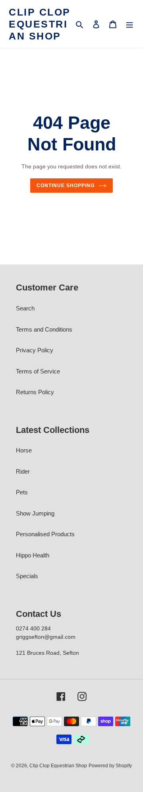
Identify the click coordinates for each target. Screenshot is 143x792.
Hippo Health (32, 555)
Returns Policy (35, 392)
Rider (23, 471)
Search (25, 308)
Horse (24, 450)
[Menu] (129, 24)
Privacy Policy (34, 350)
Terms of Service (38, 371)
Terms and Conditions (44, 329)
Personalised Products (45, 534)
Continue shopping (66, 185)
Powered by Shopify (110, 765)
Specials (27, 576)
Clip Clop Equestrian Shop (40, 23)
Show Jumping (35, 513)
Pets (22, 492)
